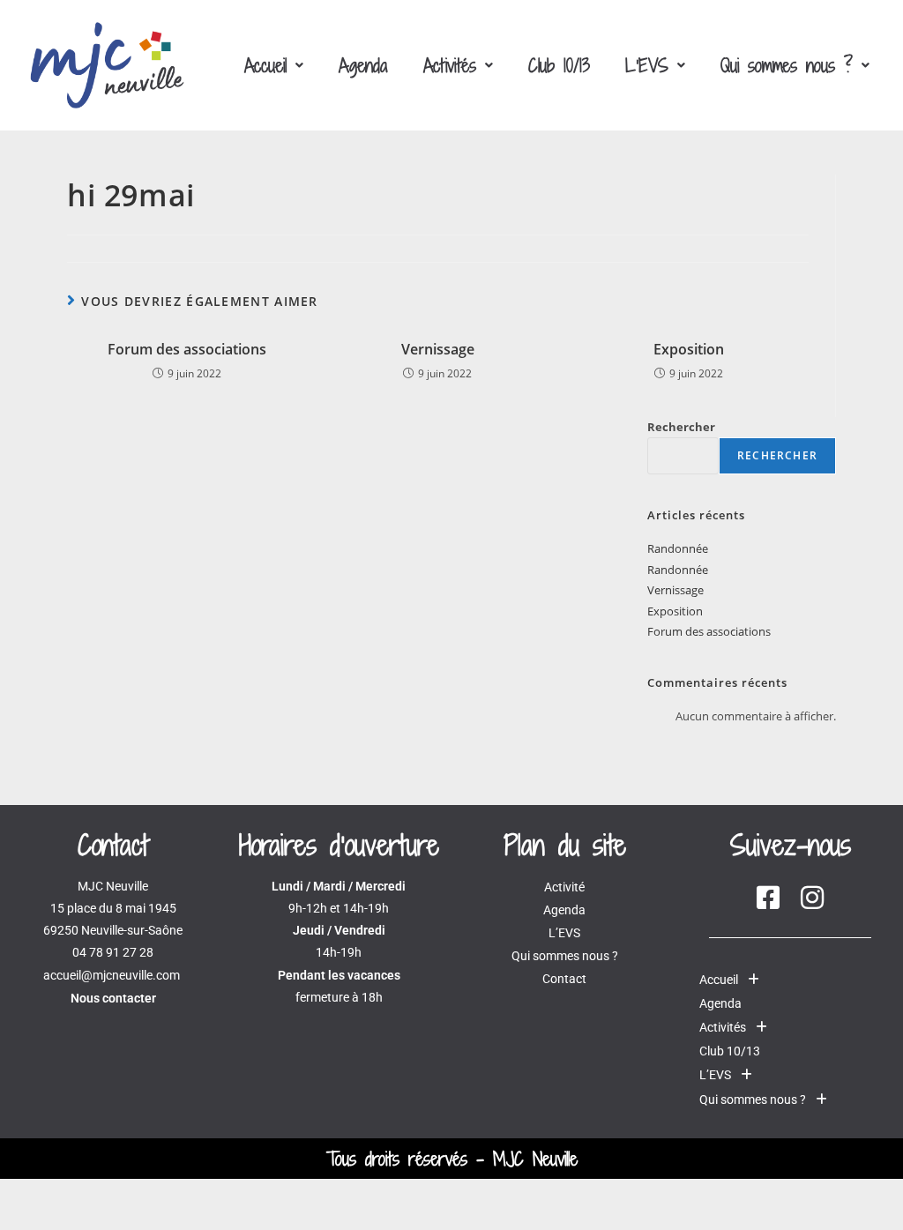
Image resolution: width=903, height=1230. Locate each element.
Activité (564, 887)
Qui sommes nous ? (786, 65)
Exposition (688, 349)
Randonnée (677, 548)
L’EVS (646, 65)
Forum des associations (187, 349)
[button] (274, 65)
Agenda (363, 65)
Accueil (265, 65)
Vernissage (437, 349)
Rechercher (681, 427)
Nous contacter (113, 998)
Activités (449, 65)
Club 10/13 (559, 65)
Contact (564, 979)
